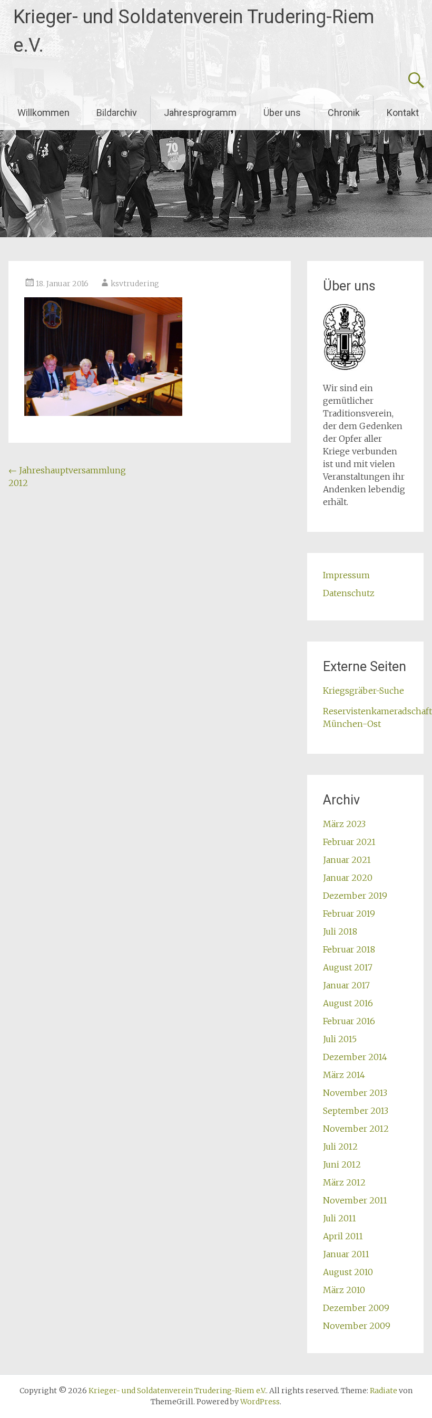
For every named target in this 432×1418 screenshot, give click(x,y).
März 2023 (344, 824)
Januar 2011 (346, 1254)
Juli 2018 (340, 931)
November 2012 (356, 1128)
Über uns (282, 112)
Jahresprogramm (200, 112)
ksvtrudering (135, 283)
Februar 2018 (349, 949)
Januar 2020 (347, 877)
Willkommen (43, 112)
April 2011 (343, 1236)
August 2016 (348, 1003)
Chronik (344, 112)
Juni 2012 (342, 1164)
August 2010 (348, 1272)
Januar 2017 (346, 985)
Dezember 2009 (356, 1308)
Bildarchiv (116, 112)
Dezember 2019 (355, 895)
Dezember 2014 (355, 1057)
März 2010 (344, 1290)
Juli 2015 (340, 1039)
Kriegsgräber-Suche (363, 690)
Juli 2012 (340, 1146)
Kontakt (403, 112)
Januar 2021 (347, 859)
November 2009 (356, 1325)
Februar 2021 (349, 842)
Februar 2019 (349, 913)
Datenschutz (349, 593)
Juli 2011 (339, 1218)
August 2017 (347, 967)
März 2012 (344, 1182)
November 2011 (355, 1200)
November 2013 (355, 1092)
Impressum (346, 575)
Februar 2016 (349, 1021)
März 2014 (344, 1075)
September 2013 (355, 1110)
